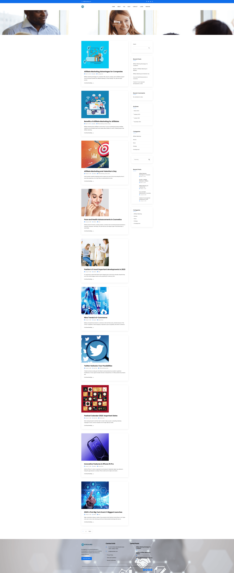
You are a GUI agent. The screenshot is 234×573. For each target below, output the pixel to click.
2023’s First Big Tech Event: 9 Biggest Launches (103, 512)
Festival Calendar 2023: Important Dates (100, 416)
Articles (105, 123)
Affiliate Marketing (101, 123)
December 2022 (137, 121)
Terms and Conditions (111, 557)
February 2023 (137, 114)
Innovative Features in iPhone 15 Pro (99, 464)
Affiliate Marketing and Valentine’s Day (100, 171)
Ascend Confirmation (111, 560)
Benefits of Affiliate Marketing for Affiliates (101, 121)
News (109, 173)
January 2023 (137, 118)
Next (90, 531)
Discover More (86, 558)
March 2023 (136, 110)
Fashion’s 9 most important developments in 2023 (104, 269)
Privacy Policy (110, 555)
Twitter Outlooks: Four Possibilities (98, 366)
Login (141, 6)
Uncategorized (100, 73)
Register (148, 6)
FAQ (124, 6)
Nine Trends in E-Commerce (95, 317)
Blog (129, 6)
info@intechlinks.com (87, 1)
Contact (135, 6)
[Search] (149, 159)
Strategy (108, 123)
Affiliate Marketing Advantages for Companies (103, 71)
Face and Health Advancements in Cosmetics (103, 219)
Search (134, 44)
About (119, 6)
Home (113, 6)
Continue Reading (88, 83)
